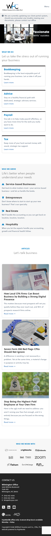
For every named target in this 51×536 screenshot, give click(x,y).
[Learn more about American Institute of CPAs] (6, 514)
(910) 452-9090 (9, 498)
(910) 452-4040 (9, 495)
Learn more (23, 82)
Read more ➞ (25, 313)
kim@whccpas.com (11, 500)
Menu (46, 6)
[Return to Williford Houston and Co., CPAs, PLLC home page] (12, 6)
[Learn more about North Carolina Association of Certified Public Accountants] (16, 514)
